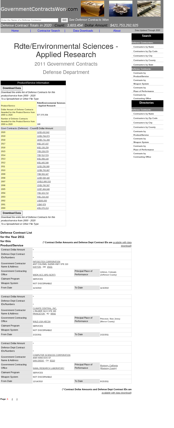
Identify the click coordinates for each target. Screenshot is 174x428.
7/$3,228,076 (43, 151)
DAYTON (37, 267)
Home (15, 30)
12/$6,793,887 (43, 170)
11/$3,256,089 (43, 166)
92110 (52, 361)
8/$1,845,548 (43, 163)
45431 (49, 267)
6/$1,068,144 (43, 159)
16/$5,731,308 (43, 140)
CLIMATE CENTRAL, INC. (45, 308)
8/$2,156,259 (43, 148)
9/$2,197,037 (43, 144)
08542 (53, 314)
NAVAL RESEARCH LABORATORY (48, 368)
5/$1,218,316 (43, 197)
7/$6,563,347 (43, 174)
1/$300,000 (42, 201)
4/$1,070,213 (43, 208)
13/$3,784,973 (43, 136)
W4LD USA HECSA (42, 322)
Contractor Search (49, 30)
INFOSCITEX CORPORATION (46, 262)
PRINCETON (39, 314)
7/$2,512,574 (43, 155)
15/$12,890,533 (44, 182)
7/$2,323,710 (43, 193)
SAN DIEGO (38, 361)
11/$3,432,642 (43, 132)
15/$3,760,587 (43, 185)
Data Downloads (83, 30)
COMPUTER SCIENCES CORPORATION (51, 355)
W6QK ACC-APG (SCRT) (44, 275)
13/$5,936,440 (43, 178)
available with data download (116, 392)
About (117, 30)
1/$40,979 (41, 204)
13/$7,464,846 (43, 189)
